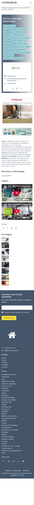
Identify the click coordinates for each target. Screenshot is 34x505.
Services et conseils (19, 7)
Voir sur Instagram (17, 88)
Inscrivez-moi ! (9, 318)
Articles (4, 360)
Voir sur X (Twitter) (21, 88)
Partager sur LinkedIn (12, 228)
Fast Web (21, 475)
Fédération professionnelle (11, 46)
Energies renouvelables (10, 43)
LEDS (22, 46)
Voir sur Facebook (13, 88)
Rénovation (5, 432)
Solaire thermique (9, 55)
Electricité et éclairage (17, 40)
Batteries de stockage (8, 381)
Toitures (4, 443)
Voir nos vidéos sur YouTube (23, 461)
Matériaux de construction (9, 416)
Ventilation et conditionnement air (13, 58)
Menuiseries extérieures (9, 418)
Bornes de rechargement (15, 32)
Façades (4, 404)
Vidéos (4, 453)
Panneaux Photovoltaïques (10, 425)
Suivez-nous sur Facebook (4, 461)
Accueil (4, 7)
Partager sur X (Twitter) (8, 228)
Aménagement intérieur (9, 374)
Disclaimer (26, 470)
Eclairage (6, 40)
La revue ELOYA (6, 175)
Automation (23, 29)
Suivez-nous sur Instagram (13, 461)
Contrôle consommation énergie (13, 37)
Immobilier (5, 411)
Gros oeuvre (5, 409)
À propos (4, 367)
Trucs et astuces (7, 448)
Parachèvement (6, 427)
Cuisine (4, 393)
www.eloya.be (11, 76)
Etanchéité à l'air (7, 402)
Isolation (4, 414)
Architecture (5, 377)
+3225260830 (11, 83)
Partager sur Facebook (3, 228)
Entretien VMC (23, 43)
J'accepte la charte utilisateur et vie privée (16, 312)
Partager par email (16, 228)
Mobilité (27, 46)
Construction (5, 390)
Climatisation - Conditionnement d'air (14, 34)
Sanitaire (4, 434)
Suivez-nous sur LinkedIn (8, 461)
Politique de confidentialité (13, 470)
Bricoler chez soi (7, 386)
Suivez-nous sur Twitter (18, 461)
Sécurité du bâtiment (9, 52)
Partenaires (10, 7)
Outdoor (4, 423)
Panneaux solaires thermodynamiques (14, 49)
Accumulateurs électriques (11, 29)
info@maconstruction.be (11, 350)
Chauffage (5, 388)
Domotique (26, 37)
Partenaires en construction (10, 430)
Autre (5, 32)
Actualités (4, 362)
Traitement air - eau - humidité (11, 446)
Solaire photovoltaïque (23, 52)
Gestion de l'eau (6, 407)
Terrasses (5, 441)
